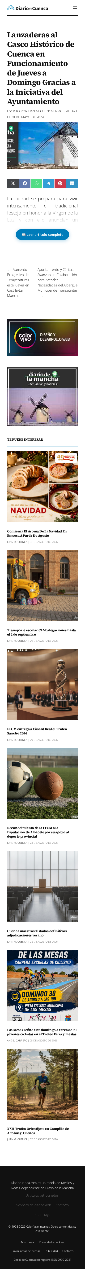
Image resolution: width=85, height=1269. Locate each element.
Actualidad (67, 111)
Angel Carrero (17, 1040)
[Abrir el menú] (75, 7)
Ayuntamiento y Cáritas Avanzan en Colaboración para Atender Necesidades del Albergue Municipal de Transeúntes (58, 280)
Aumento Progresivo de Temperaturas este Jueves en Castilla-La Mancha (18, 282)
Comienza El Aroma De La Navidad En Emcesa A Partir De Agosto (37, 533)
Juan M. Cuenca (40, 111)
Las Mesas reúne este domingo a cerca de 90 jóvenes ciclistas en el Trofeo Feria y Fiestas (41, 1032)
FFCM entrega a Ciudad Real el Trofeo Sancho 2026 (37, 731)
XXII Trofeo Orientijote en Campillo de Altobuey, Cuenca (38, 1131)
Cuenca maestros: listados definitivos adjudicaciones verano (37, 933)
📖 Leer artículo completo (42, 234)
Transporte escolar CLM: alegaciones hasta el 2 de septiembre (41, 632)
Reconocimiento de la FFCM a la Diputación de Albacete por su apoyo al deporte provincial (38, 832)
